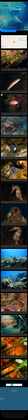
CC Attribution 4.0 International (18, 417)
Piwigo (7, 413)
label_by (22, 414)
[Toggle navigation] (25, 6)
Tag (5, 27)
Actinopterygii (12, 27)
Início (2, 27)
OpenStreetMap (24, 47)
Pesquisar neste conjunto (9, 31)
